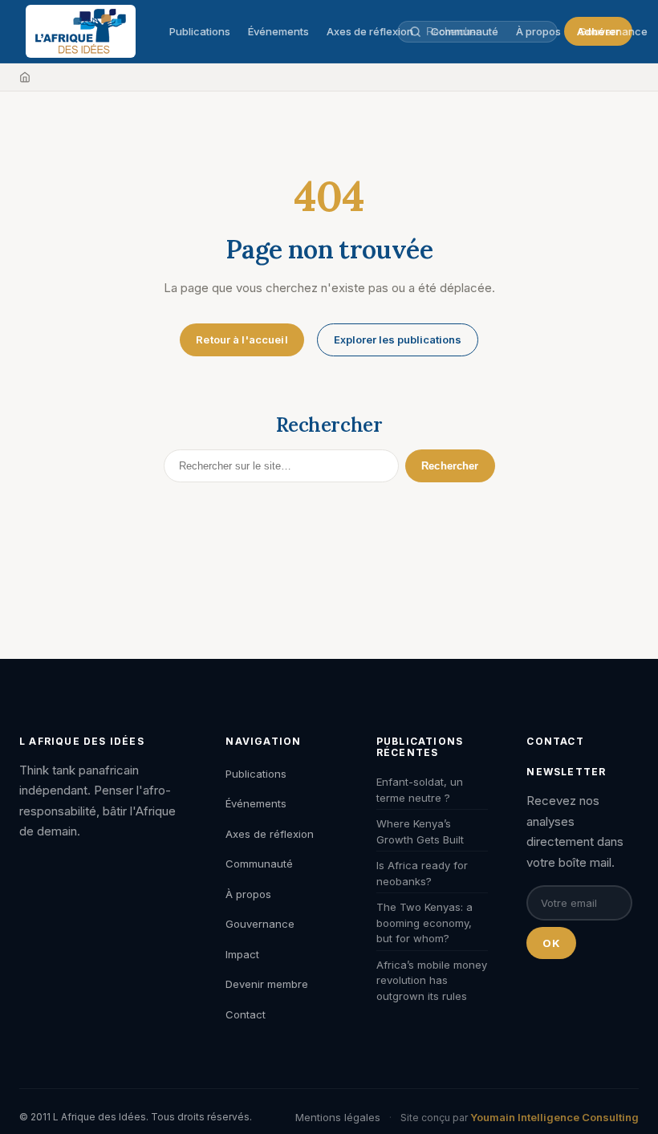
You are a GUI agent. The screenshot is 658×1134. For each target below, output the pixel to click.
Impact (242, 954)
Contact (245, 1014)
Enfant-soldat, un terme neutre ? (419, 789)
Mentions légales (337, 1117)
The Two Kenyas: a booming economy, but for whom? (424, 922)
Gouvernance (613, 31)
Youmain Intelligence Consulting (554, 1117)
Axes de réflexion (370, 31)
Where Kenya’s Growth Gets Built (420, 831)
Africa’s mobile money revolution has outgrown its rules (431, 980)
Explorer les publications (397, 339)
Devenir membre (266, 984)
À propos (248, 894)
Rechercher (449, 466)
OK (550, 943)
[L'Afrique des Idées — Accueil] (81, 31)
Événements (278, 31)
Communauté (259, 863)
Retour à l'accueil (241, 339)
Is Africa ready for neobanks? (422, 873)
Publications (199, 31)
